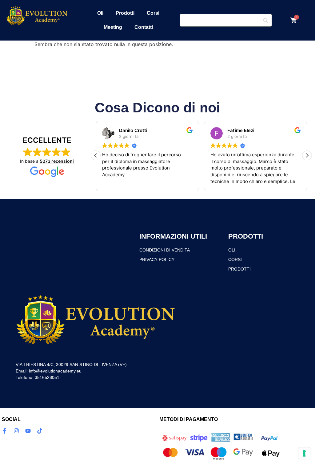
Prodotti (125, 13)
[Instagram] (16, 431)
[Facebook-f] (4, 431)
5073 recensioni (57, 161)
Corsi (153, 13)
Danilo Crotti (133, 130)
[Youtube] (28, 431)
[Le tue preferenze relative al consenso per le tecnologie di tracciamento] (304, 453)
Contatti (143, 27)
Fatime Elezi (240, 130)
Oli (100, 13)
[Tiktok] (39, 431)
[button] (307, 155)
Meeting (113, 27)
